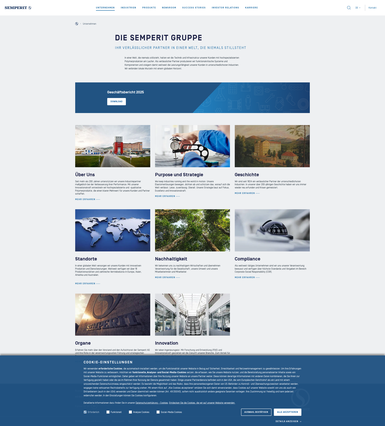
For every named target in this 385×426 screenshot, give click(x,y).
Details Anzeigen (287, 421)
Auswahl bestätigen (256, 412)
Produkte (149, 7)
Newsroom (169, 7)
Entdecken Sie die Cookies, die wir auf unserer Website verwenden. (202, 403)
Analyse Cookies (141, 412)
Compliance (247, 259)
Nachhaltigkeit (171, 259)
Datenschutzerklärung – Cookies (152, 403)
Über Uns (85, 175)
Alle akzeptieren (287, 412)
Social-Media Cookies (171, 412)
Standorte (86, 259)
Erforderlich (93, 412)
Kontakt (373, 7)
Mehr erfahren (85, 199)
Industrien (128, 7)
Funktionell (116, 412)
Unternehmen (105, 7)
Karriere (251, 7)
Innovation (166, 343)
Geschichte (247, 175)
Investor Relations (225, 7)
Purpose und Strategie (179, 175)
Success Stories (194, 7)
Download (117, 101)
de (357, 7)
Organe (83, 343)
